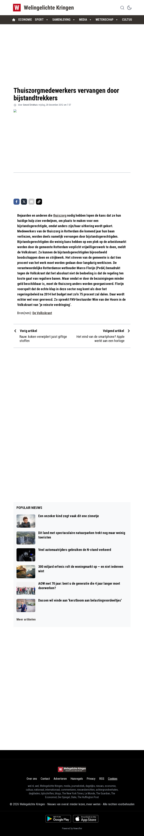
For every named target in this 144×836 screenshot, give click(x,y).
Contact (45, 778)
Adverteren (60, 778)
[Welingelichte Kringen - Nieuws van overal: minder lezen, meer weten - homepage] (44, 7)
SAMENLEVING (61, 19)
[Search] (122, 7)
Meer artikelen (26, 619)
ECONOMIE (25, 19)
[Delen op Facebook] (17, 202)
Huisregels (76, 778)
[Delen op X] (24, 202)
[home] (13, 19)
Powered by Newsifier (72, 828)
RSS (101, 778)
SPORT (39, 19)
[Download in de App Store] (85, 818)
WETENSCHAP (104, 19)
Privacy (91, 778)
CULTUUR (128, 19)
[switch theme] (129, 7)
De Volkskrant (42, 313)
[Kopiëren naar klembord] (39, 202)
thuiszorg (59, 215)
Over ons (32, 778)
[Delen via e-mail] (31, 202)
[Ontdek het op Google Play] (58, 818)
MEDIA (83, 19)
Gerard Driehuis (30, 105)
